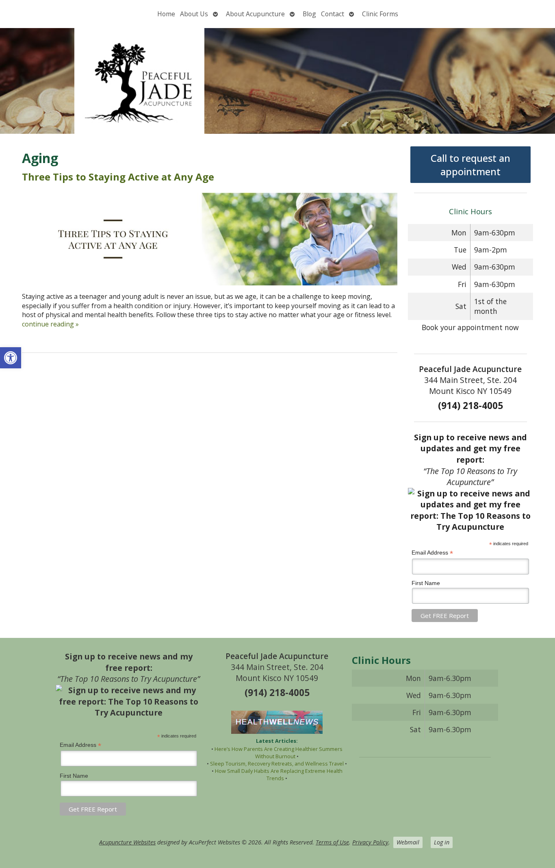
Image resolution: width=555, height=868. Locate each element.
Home (166, 13)
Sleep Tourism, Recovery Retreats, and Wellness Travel (277, 763)
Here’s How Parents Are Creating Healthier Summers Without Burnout (279, 752)
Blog (309, 13)
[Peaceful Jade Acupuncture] (277, 81)
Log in (441, 842)
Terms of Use (332, 842)
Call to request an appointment (470, 164)
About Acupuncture (255, 13)
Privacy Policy (370, 842)
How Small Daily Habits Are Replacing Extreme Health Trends (279, 774)
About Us (194, 13)
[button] (10, 357)
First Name (426, 583)
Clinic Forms (380, 13)
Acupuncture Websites (127, 842)
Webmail (408, 842)
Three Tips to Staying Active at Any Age (118, 176)
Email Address (432, 553)
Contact (332, 13)
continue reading (50, 324)
